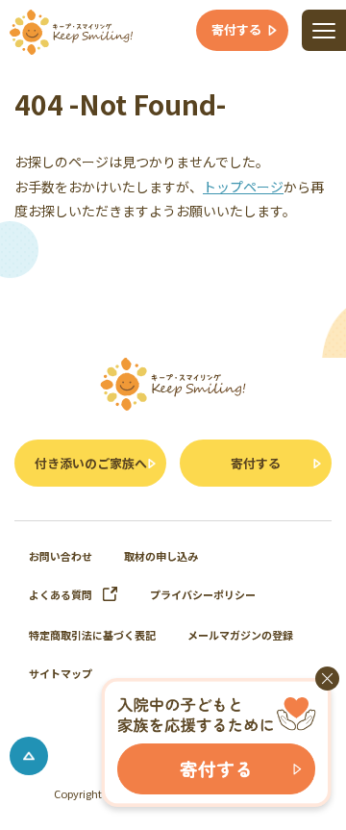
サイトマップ (60, 673)
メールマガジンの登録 (240, 634)
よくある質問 (60, 594)
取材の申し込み (161, 556)
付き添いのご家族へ (91, 463)
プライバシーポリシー (203, 594)
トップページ (243, 186)
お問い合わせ (60, 556)
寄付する (256, 463)
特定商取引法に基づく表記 (92, 634)
